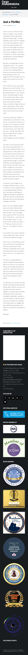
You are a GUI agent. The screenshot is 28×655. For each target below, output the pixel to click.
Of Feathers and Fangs (13, 365)
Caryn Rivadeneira (14, 2)
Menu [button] (15, 7)
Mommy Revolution (15, 323)
